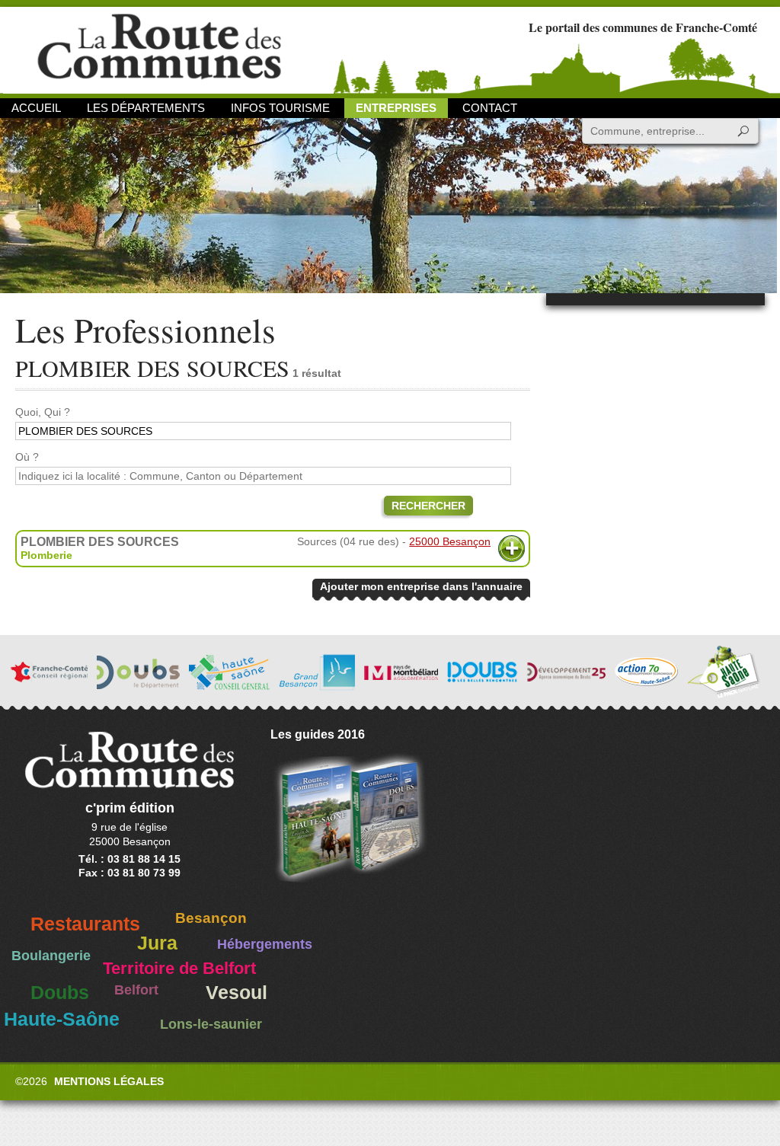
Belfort (136, 990)
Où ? (27, 457)
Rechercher (428, 506)
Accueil (36, 107)
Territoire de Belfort (179, 968)
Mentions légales (109, 1081)
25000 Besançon (450, 541)
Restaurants (85, 924)
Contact (489, 107)
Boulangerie (51, 955)
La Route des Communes (159, 49)
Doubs (59, 992)
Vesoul (236, 992)
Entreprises (396, 107)
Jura (157, 943)
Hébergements (264, 944)
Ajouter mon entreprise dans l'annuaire (421, 586)
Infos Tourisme (280, 107)
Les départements (146, 107)
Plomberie (46, 555)
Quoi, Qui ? (42, 412)
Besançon (211, 918)
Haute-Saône (62, 1019)
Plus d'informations (511, 548)
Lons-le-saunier (211, 1024)
